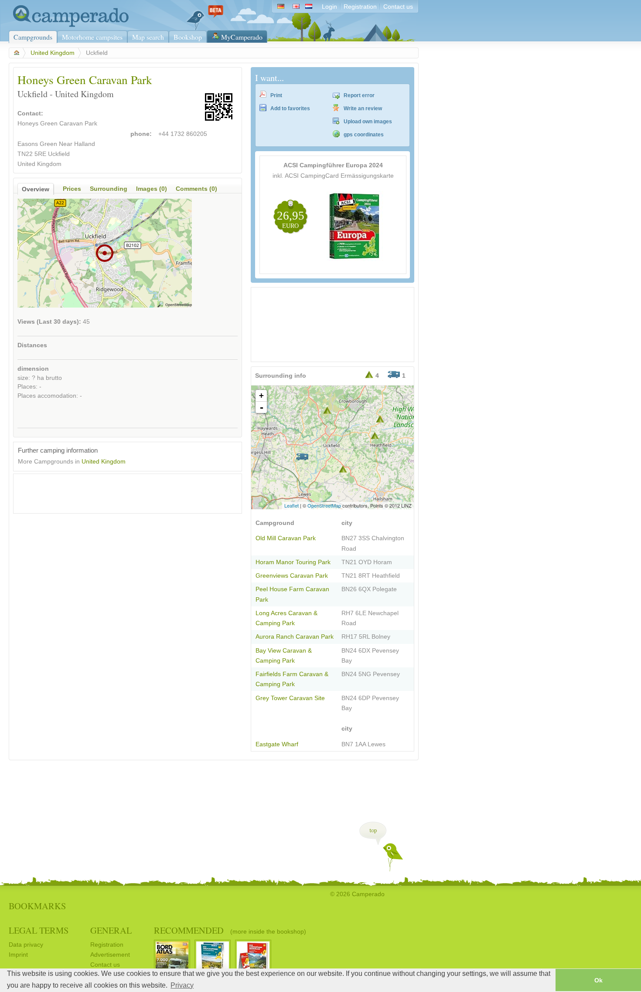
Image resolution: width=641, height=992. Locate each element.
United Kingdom (53, 53)
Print (276, 95)
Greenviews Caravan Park (292, 575)
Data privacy (26, 944)
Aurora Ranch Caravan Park (295, 636)
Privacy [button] (182, 985)
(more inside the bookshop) (268, 931)
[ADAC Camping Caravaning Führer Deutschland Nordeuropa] (355, 259)
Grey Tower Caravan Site (290, 698)
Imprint (18, 954)
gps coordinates (364, 135)
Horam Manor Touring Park (293, 562)
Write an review (363, 108)
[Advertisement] (120, 491)
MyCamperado (242, 36)
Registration (360, 6)
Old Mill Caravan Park (286, 538)
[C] (302, 456)
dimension (33, 369)
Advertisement (110, 954)
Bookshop (188, 36)
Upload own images (368, 121)
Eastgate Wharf (277, 744)
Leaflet (291, 505)
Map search (148, 36)
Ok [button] (598, 980)
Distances (32, 345)
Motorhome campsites (92, 36)
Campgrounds (33, 36)
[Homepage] (69, 25)
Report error (359, 95)
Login (329, 6)
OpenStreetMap (324, 505)
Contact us (398, 6)
